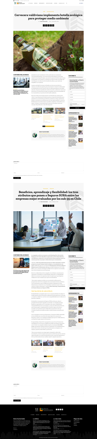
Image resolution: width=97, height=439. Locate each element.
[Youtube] (83, 0)
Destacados (35, 429)
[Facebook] (79, 0)
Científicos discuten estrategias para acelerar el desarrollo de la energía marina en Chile (30, 156)
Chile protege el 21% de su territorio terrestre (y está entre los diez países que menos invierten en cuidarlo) (62, 421)
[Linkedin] (53, 25)
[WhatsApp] (51, 25)
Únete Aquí (77, 107)
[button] (66, 3)
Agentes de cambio (56, 428)
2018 (44, 11)
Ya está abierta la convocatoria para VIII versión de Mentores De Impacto (67, 156)
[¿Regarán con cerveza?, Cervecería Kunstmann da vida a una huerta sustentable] (36, 111)
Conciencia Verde (50, 11)
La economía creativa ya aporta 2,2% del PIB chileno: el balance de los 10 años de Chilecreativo (73, 119)
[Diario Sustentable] (35, 135)
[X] (81, 0)
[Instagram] (80, 0)
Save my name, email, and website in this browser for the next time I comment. (28, 175)
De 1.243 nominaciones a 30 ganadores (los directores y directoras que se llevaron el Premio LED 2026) (62, 426)
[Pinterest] (48, 25)
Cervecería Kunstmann (50, 126)
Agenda (70, 123)
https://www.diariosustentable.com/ (44, 133)
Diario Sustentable (43, 21)
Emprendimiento (71, 130)
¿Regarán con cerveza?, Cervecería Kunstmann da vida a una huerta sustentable (36, 116)
